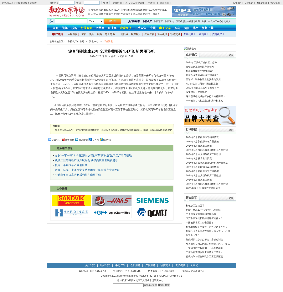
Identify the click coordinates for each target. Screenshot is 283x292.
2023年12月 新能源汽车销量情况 (203, 188)
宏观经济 (125, 28)
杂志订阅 (120, 265)
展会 (177, 28)
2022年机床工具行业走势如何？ (202, 88)
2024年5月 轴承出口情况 (199, 145)
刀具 (101, 14)
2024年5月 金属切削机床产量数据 (203, 154)
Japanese (262, 3)
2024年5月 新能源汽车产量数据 (202, 141)
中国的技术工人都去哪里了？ (201, 222)
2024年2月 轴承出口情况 (199, 179)
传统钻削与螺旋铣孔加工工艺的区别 (204, 256)
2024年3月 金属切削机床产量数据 (203, 175)
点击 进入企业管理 (134, 3)
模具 (91, 34)
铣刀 (197, 21)
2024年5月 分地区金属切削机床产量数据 (207, 150)
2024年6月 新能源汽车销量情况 (202, 137)
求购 (74, 28)
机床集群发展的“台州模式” (199, 71)
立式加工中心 (215, 21)
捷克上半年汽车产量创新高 (71, 165)
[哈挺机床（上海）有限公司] (71, 217)
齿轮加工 (162, 9)
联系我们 (105, 265)
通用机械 (162, 34)
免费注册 (117, 3)
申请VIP (152, 3)
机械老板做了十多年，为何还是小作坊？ (207, 226)
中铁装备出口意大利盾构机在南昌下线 (78, 174)
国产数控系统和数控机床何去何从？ (204, 218)
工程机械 (123, 34)
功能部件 (108, 14)
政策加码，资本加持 (196, 92)
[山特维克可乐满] (71, 205)
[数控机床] (66, 16)
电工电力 (110, 34)
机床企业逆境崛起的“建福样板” (202, 75)
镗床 (95, 14)
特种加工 (147, 14)
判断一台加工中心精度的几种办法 (203, 209)
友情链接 (180, 265)
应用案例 (73, 34)
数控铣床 (188, 21)
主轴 (204, 21)
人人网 (95, 140)
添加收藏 (275, 3)
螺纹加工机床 (150, 9)
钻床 (101, 9)
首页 (56, 28)
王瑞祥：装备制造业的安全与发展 (203, 79)
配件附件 (118, 14)
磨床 (90, 14)
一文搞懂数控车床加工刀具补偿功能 (204, 248)
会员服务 (135, 265)
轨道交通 (175, 34)
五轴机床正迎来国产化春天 (200, 66)
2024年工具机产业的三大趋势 (201, 62)
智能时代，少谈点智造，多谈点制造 (204, 239)
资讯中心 (93, 41)
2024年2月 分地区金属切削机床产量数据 (207, 184)
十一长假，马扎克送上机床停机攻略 (204, 100)
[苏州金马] (190, 48)
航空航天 (136, 34)
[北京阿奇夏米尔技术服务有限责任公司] (111, 217)
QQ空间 (107, 140)
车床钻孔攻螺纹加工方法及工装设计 (204, 252)
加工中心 (118, 9)
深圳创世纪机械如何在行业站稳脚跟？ (205, 96)
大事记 (194, 265)
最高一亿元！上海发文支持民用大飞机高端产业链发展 (87, 169)
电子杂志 (165, 28)
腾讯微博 (83, 140)
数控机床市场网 (76, 41)
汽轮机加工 (218, 34)
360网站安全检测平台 (193, 271)
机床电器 (137, 14)
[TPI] (204, 16)
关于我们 (90, 265)
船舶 (99, 34)
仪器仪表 (149, 34)
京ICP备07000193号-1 (170, 275)
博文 (195, 28)
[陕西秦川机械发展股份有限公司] (152, 217)
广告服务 (150, 265)
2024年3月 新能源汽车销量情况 (202, 167)
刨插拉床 (137, 9)
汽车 (83, 34)
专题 (153, 28)
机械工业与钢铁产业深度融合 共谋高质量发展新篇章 (86, 160)
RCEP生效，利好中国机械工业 (202, 83)
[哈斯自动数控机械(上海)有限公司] (111, 205)
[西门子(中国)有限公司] (152, 205)
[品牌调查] (210, 124)
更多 (231, 54)
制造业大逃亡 (193, 235)
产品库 (100, 28)
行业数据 (86, 28)
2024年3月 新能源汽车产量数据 (202, 171)
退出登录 (164, 3)
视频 (186, 28)
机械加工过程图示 (195, 205)
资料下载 (208, 28)
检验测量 (128, 14)
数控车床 (158, 21)
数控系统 (108, 9)
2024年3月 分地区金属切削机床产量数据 (207, 162)
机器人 (156, 14)
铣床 (95, 9)
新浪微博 (69, 140)
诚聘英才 (165, 265)
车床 (90, 9)
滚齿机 (179, 21)
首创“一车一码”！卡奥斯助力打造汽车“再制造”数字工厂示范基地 (93, 155)
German (249, 3)
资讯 (65, 28)
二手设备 (141, 28)
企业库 (112, 28)
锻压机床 (128, 9)
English (237, 3)
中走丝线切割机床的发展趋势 (201, 214)
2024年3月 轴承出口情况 (199, 158)
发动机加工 (189, 34)
